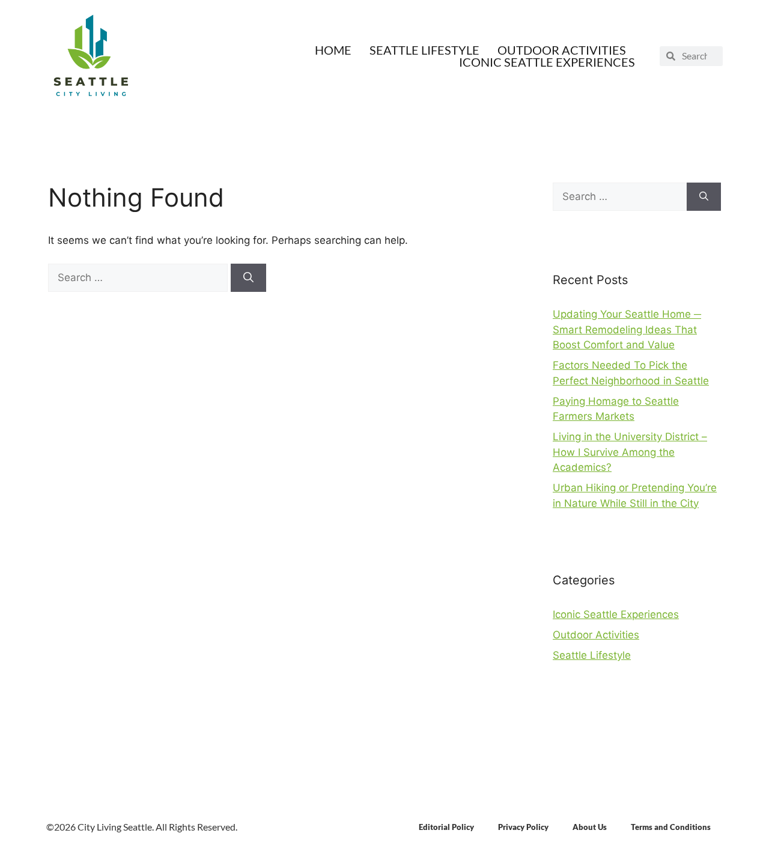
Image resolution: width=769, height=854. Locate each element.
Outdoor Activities (561, 50)
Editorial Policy (446, 827)
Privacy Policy (523, 827)
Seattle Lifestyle (424, 50)
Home (333, 50)
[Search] (248, 278)
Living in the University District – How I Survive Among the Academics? (630, 452)
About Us (590, 827)
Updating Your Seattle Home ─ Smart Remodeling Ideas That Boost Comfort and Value (627, 329)
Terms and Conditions (671, 827)
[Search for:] (139, 277)
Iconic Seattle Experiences (547, 62)
